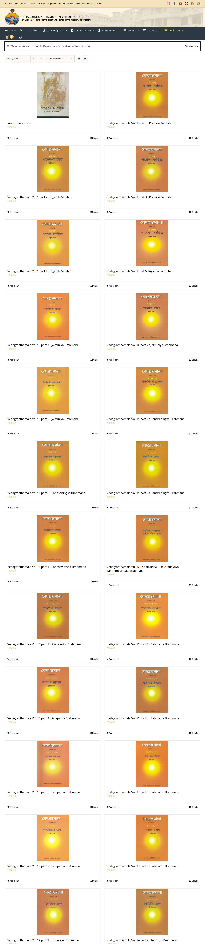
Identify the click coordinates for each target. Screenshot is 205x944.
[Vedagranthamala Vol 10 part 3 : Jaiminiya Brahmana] (53, 390)
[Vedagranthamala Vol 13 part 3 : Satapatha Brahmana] (53, 690)
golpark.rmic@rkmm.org (92, 3)
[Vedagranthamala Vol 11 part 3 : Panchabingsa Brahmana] (152, 464)
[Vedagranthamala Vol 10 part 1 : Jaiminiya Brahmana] (53, 316)
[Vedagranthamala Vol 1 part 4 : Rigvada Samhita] (53, 243)
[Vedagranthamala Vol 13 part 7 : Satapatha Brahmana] (53, 838)
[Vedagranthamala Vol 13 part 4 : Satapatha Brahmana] (152, 690)
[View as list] (85, 58)
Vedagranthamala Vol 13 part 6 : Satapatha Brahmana (143, 792)
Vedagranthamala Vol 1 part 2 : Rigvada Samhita (39, 197)
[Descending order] (41, 58)
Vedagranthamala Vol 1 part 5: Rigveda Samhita (139, 271)
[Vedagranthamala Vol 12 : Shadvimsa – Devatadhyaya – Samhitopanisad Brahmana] (152, 538)
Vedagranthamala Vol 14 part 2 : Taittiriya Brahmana (142, 940)
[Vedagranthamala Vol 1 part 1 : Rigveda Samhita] (152, 95)
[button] (20, 37)
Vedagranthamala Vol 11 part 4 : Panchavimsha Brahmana (46, 567)
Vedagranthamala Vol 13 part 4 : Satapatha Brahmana (143, 718)
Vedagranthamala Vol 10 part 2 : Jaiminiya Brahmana (142, 345)
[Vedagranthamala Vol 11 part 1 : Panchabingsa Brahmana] (152, 390)
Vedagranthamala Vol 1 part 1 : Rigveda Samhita (139, 123)
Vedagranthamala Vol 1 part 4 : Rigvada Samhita (39, 271)
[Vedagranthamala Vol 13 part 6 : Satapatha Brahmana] (152, 764)
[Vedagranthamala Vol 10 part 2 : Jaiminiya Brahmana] (152, 316)
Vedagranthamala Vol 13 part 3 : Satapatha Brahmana (43, 718)
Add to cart (14, 138)
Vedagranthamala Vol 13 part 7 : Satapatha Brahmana (43, 866)
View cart (193, 46)
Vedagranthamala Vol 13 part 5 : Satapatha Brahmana (43, 792)
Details (95, 138)
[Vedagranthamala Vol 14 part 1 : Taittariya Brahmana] (53, 912)
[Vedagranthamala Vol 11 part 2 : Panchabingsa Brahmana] (53, 464)
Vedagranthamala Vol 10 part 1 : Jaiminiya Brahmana (43, 345)
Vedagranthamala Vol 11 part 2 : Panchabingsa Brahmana (46, 493)
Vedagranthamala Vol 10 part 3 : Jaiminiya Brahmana (43, 419)
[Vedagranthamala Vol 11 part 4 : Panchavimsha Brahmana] (53, 538)
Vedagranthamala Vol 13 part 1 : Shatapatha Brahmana (44, 644)
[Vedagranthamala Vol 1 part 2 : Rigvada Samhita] (53, 169)
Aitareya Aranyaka (19, 123)
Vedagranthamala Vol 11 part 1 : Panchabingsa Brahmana (145, 419)
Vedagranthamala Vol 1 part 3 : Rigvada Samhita (139, 197)
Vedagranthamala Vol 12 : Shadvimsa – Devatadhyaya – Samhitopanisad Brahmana (144, 569)
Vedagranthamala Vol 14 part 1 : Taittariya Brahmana (43, 940)
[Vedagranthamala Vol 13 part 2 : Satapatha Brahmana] (152, 616)
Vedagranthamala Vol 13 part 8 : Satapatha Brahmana (143, 866)
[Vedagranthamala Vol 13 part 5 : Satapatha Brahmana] (53, 764)
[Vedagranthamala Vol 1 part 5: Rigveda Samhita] (152, 243)
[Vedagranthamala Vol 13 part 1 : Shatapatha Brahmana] (53, 616)
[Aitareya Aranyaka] (53, 95)
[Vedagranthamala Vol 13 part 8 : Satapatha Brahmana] (152, 838)
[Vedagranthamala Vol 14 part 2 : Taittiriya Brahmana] (152, 912)
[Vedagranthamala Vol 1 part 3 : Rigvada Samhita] (152, 169)
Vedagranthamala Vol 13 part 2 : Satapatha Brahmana (143, 644)
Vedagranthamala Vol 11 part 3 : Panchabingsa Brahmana (145, 493)
